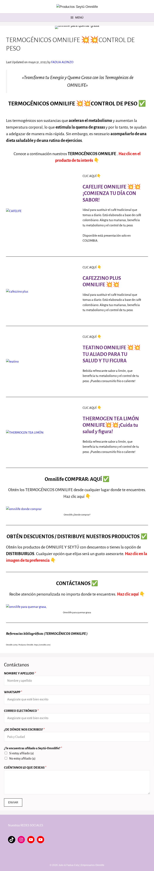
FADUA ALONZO (62, 62)
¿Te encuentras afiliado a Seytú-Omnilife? (33, 748)
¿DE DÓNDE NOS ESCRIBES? (24, 729)
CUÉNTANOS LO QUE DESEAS (25, 767)
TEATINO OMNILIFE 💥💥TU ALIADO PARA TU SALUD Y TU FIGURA (112, 354)
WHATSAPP (13, 692)
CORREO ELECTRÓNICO (21, 710)
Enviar (13, 802)
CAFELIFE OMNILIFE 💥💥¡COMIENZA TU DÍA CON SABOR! (112, 193)
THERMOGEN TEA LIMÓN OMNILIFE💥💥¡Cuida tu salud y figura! (111, 425)
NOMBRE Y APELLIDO (20, 673)
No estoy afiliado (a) (22, 758)
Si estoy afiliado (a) (21, 753)
